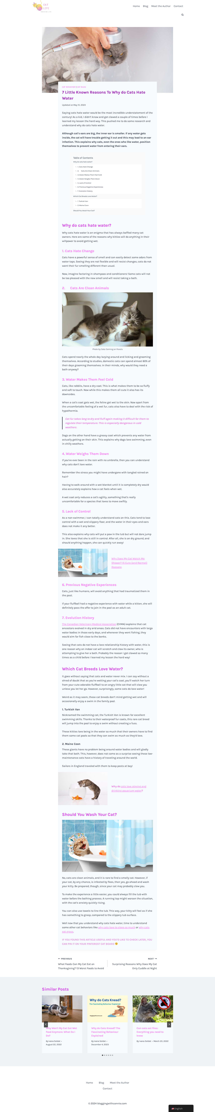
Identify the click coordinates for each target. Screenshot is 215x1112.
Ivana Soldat (54, 1041)
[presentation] (62, 1008)
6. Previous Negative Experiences (90, 187)
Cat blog (81, 87)
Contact (178, 6)
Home (136, 6)
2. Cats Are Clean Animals (88, 171)
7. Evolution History (85, 191)
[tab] (102, 1055)
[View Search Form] (182, 15)
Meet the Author (161, 6)
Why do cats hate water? (82, 162)
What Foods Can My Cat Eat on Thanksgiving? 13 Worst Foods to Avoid (81, 964)
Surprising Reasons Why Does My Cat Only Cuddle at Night (134, 964)
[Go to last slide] (46, 1024)
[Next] (169, 1024)
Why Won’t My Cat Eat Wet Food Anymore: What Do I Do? (61, 1032)
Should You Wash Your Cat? (84, 211)
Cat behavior (69, 87)
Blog (145, 6)
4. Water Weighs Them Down (89, 179)
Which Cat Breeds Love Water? (85, 196)
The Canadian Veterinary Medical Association (89, 624)
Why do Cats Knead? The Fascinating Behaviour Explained (105, 1032)
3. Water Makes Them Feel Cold (90, 175)
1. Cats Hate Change (85, 167)
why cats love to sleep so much (116, 927)
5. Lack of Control (84, 183)
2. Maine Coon (83, 205)
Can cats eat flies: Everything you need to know (150, 1032)
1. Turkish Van (83, 201)
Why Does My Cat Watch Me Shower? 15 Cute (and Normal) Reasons (129, 562)
